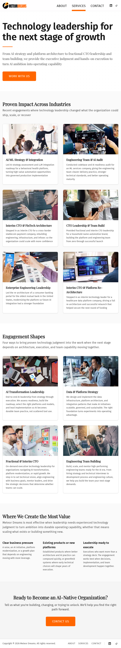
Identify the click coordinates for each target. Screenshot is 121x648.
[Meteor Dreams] (14, 5)
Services (79, 6)
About (62, 6)
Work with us (19, 76)
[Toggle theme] (116, 5)
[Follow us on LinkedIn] (111, 5)
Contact (97, 6)
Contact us (60, 621)
